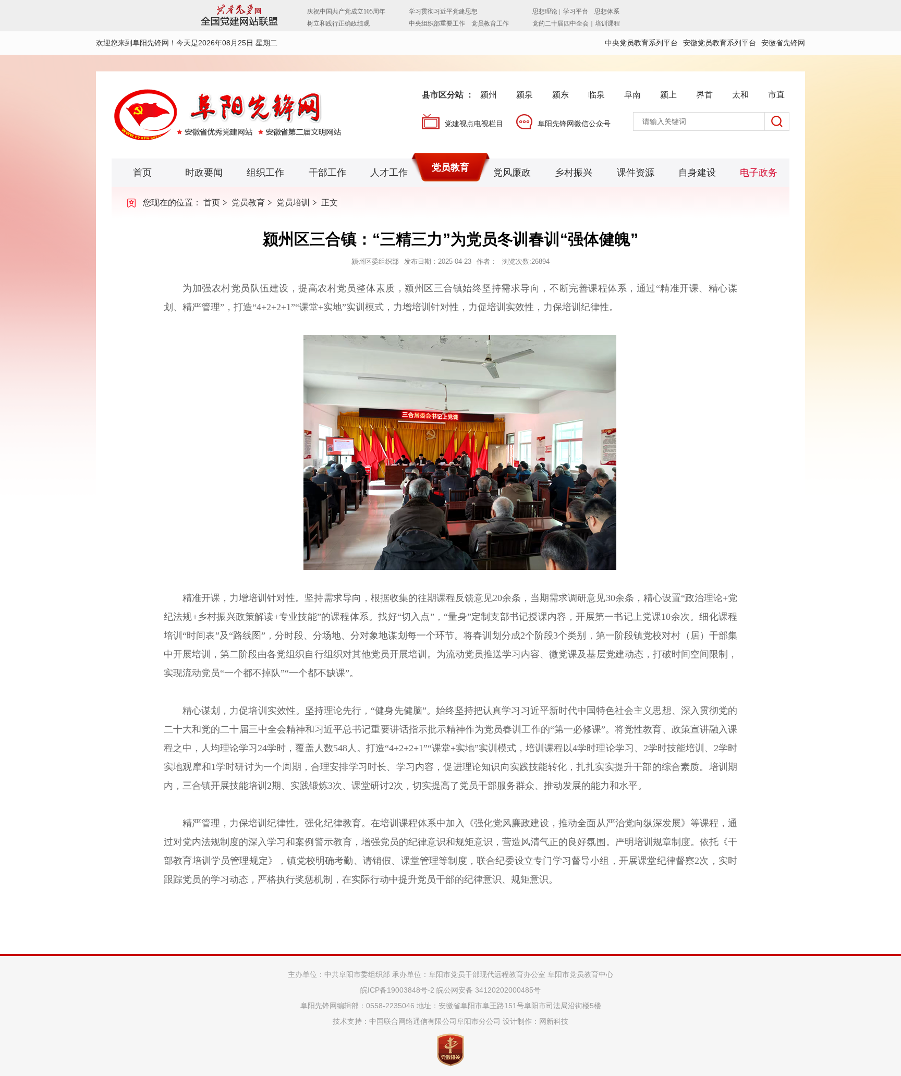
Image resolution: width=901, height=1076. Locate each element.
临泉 (596, 94)
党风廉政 (512, 172)
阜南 (632, 94)
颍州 (488, 94)
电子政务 (758, 172)
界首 (704, 94)
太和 (740, 94)
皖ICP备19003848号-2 (397, 990)
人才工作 (389, 172)
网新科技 (553, 1021)
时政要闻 (204, 172)
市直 (776, 94)
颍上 (668, 94)
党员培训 (293, 202)
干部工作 (327, 172)
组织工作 (265, 172)
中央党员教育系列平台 (641, 43)
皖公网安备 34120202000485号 (488, 990)
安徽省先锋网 (783, 43)
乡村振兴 (573, 172)
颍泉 (524, 94)
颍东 (560, 94)
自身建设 (697, 172)
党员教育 (450, 167)
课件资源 (635, 172)
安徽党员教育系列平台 (719, 43)
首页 (142, 172)
